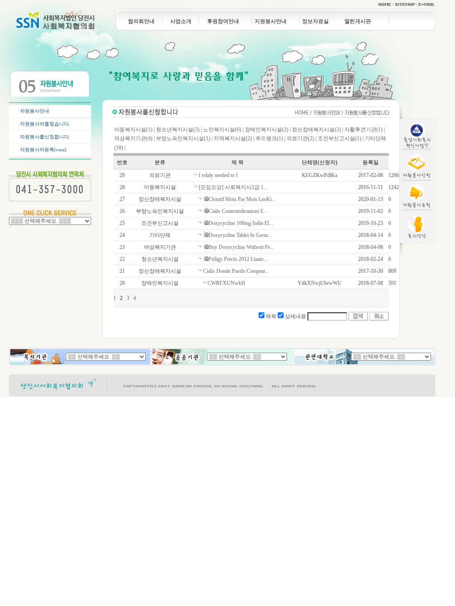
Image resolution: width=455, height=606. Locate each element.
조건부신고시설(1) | (340, 138)
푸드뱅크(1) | (270, 138)
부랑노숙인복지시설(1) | (184, 138)
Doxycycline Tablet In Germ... (240, 235)
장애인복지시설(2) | (268, 129)
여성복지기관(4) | (134, 138)
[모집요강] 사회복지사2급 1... (233, 187)
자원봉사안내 (34, 111)
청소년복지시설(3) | (179, 129)
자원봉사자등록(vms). (44, 149)
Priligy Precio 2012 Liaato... (237, 259)
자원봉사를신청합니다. (45, 136)
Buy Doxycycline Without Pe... (241, 247)
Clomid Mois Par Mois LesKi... (241, 199)
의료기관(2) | (301, 138)
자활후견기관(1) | (364, 129)
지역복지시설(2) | (234, 138)
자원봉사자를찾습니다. (45, 123)
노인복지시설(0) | (223, 129)
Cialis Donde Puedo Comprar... (236, 271)
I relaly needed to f (218, 175)
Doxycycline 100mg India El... (240, 223)
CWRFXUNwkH (226, 283)
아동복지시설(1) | (134, 129)
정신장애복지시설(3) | (317, 129)
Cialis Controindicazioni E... (237, 211)
